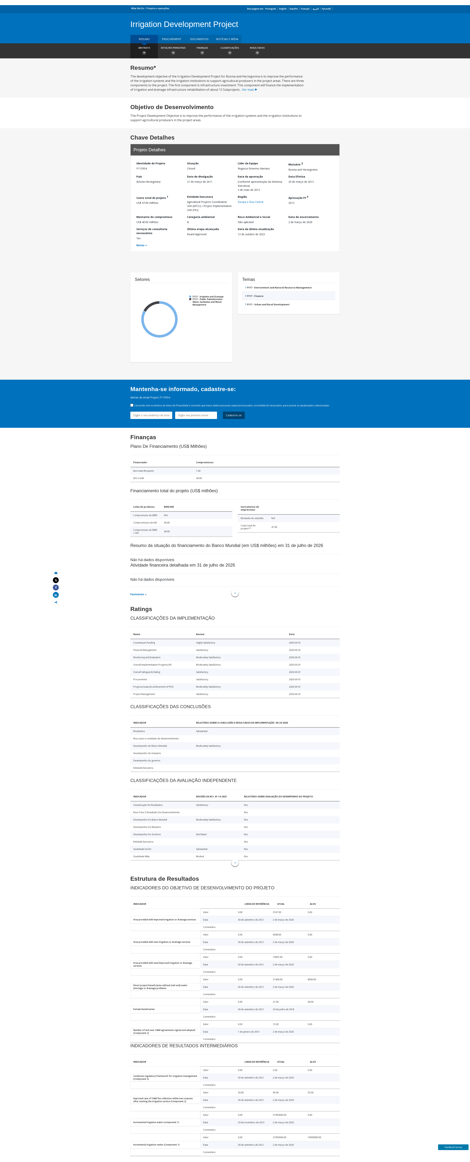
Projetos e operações (158, 8)
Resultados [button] (257, 47)
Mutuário (295, 164)
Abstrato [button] (144, 47)
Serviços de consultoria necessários (151, 231)
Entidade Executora (200, 196)
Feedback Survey (453, 1147)
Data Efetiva (296, 176)
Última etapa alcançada (203, 229)
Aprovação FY (298, 197)
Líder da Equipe (248, 163)
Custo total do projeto (152, 197)
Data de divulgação (200, 176)
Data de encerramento (303, 217)
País (139, 176)
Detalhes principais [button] (173, 47)
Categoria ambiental (201, 217)
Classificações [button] (229, 47)
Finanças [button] (202, 47)
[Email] (56, 573)
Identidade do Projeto (150, 163)
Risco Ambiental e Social (254, 217)
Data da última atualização (256, 229)
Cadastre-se (234, 415)
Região (242, 196)
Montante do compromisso (154, 217)
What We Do (137, 8)
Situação (193, 163)
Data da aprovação (250, 176)
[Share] (56, 587)
